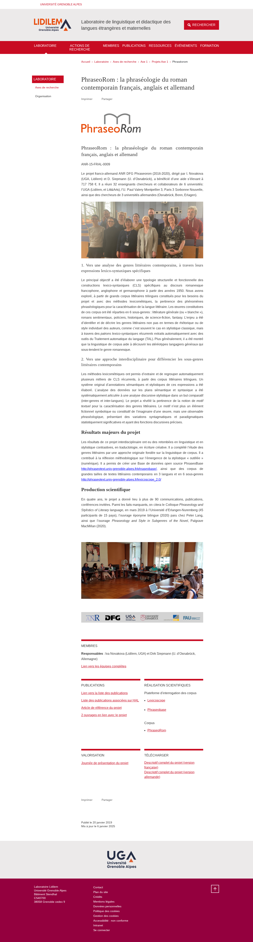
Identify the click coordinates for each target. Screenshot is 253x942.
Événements (186, 45)
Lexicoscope (156, 700)
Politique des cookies (106, 911)
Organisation (43, 96)
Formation (209, 45)
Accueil (85, 61)
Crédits (97, 896)
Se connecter (101, 930)
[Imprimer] (97, 99)
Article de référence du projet (101, 707)
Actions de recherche (79, 47)
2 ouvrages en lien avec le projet (104, 715)
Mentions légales (103, 901)
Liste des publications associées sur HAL (110, 700)
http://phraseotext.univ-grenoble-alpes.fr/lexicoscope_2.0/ (121, 479)
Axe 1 (144, 61)
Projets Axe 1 (160, 61)
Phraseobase (156, 709)
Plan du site (100, 892)
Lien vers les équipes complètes (103, 666)
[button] (59, 4)
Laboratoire (45, 45)
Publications (134, 45)
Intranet (98, 925)
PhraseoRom (156, 730)
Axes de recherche (124, 61)
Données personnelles (107, 906)
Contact (98, 887)
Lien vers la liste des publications (104, 693)
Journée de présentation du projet (104, 763)
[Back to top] (215, 889)
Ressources (160, 45)
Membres (111, 45)
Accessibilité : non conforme (110, 920)
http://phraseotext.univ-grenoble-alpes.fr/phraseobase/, (119, 469)
